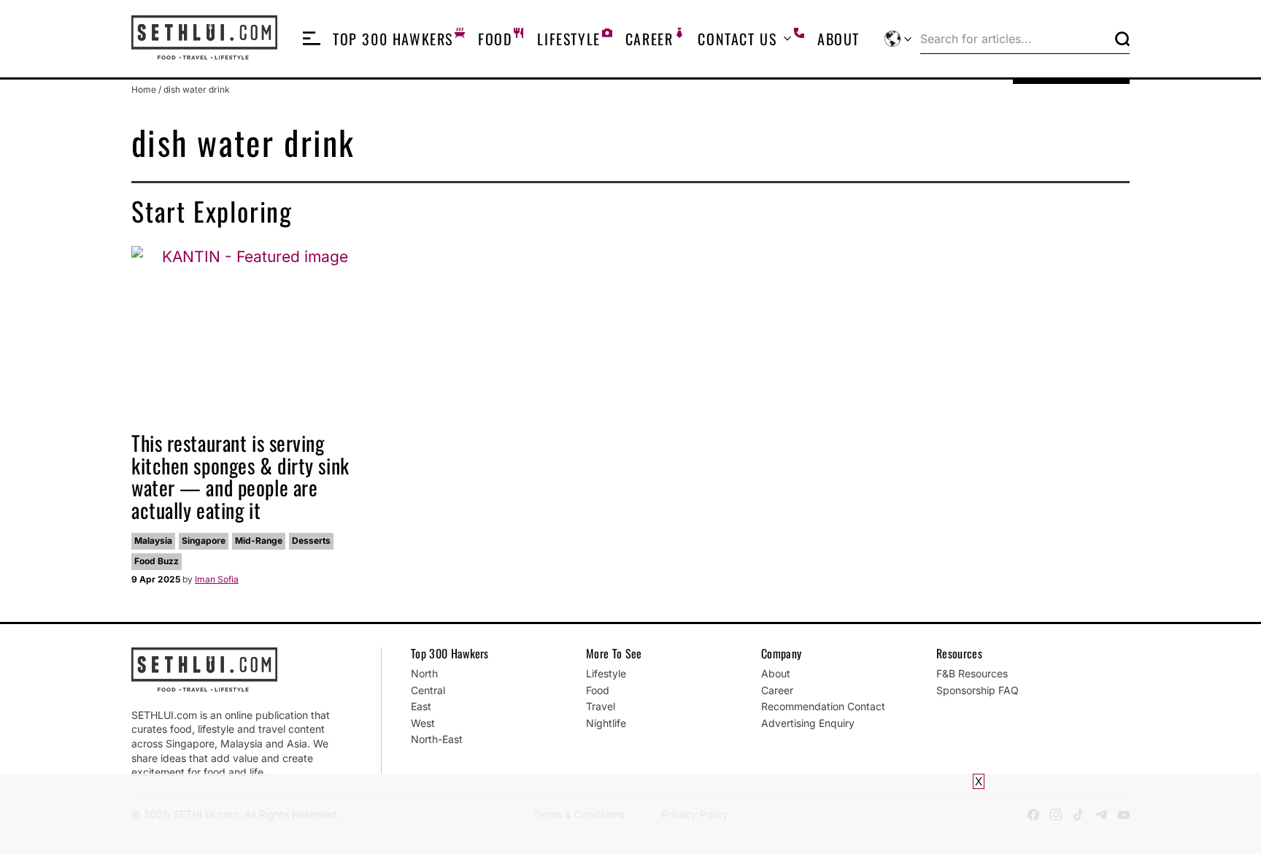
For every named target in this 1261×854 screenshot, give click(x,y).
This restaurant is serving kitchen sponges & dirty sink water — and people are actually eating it (240, 476)
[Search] (1122, 38)
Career (649, 39)
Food (495, 39)
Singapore (203, 540)
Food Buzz (156, 560)
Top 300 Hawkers (393, 39)
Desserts (311, 540)
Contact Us (737, 39)
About (838, 39)
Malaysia (153, 540)
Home (143, 89)
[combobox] (1014, 38)
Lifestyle (568, 39)
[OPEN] (311, 38)
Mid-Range (258, 540)
